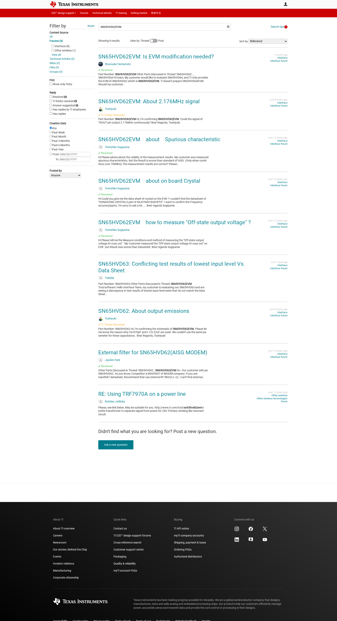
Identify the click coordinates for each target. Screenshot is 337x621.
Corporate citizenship (66, 577)
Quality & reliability (125, 563)
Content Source (59, 32)
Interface (282, 57)
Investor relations (63, 563)
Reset (91, 25)
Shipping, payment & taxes (190, 542)
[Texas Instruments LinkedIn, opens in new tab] (236, 540)
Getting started (139, 12)
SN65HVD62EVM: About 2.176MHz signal (149, 101)
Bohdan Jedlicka (115, 401)
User (285, 4)
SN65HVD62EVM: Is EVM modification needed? (156, 56)
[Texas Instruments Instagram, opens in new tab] (236, 530)
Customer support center (129, 549)
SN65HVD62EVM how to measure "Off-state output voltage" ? (174, 222)
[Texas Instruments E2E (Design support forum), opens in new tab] (250, 540)
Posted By (56, 170)
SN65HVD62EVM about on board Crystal (149, 181)
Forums (84, 12)
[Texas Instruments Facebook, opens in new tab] (250, 530)
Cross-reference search (127, 542)
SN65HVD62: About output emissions (143, 311)
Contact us (120, 528)
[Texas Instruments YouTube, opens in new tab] (265, 540)
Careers (57, 535)
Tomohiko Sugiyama (117, 147)
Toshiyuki (110, 108)
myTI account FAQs (125, 570)
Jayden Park (112, 360)
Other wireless (279, 395)
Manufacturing (62, 570)
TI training (121, 12)
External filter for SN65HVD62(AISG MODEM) (152, 352)
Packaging (120, 556)
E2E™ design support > (63, 12)
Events (57, 556)
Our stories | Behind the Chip (70, 549)
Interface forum (278, 60)
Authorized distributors (188, 556)
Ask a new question (116, 444)
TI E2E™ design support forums (132, 535)
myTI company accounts (189, 535)
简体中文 (156, 12)
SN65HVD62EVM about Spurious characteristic (159, 139)
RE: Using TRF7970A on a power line (142, 394)
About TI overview (64, 528)
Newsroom (59, 542)
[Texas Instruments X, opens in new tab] (265, 530)
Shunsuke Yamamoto (118, 64)
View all (56, 54)
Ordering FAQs (183, 549)
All (51, 36)
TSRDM (109, 278)
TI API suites (181, 528)
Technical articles (102, 12)
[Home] (77, 4)
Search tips (277, 26)
